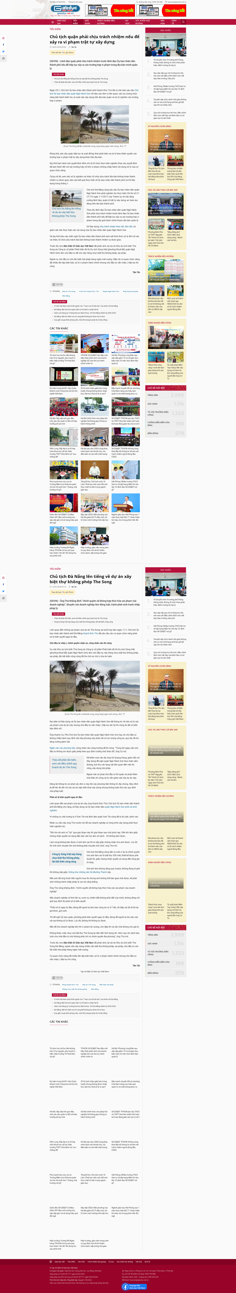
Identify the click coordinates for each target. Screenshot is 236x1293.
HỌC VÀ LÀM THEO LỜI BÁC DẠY (163, 190)
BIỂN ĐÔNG (153, 433)
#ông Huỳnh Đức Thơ (70, 985)
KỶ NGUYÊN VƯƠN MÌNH (159, 126)
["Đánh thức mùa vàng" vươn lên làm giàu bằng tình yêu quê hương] (156, 357)
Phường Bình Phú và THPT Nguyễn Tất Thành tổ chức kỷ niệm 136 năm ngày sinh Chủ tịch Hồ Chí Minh (156, 239)
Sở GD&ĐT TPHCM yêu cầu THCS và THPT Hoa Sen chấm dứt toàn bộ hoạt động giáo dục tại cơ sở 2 (126, 421)
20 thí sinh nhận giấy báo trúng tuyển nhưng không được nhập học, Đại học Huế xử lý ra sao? (94, 391)
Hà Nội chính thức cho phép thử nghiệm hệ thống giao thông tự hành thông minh (94, 421)
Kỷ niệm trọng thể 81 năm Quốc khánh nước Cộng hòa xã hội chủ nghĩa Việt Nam (63, 391)
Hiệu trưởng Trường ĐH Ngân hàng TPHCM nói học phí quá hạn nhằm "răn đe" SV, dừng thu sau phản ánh (63, 551)
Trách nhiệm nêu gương (106, 22)
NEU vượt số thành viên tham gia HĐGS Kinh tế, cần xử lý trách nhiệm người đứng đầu (175, 304)
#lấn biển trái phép (106, 985)
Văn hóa (162, 22)
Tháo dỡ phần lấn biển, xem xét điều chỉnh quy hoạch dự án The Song (80, 82)
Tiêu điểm (75, 22)
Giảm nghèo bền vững (159, 322)
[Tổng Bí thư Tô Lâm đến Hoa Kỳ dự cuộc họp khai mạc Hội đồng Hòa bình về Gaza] (156, 160)
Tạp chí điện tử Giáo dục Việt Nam (95, 971)
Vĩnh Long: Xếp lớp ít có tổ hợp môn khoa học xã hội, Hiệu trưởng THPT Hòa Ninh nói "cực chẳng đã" (63, 452)
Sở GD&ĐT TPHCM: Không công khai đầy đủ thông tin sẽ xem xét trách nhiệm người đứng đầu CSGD (125, 452)
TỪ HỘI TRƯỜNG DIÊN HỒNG (158, 413)
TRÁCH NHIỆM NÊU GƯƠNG (161, 256)
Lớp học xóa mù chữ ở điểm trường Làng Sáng (165, 344)
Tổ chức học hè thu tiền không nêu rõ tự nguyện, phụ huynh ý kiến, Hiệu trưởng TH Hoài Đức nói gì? (62, 359)
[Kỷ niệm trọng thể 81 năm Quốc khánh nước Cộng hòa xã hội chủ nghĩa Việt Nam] (64, 376)
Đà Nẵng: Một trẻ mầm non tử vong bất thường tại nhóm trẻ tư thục (79, 316)
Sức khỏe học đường (142, 22)
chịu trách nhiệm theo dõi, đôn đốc (116, 226)
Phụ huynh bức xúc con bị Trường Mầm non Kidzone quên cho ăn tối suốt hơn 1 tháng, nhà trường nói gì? (63, 485)
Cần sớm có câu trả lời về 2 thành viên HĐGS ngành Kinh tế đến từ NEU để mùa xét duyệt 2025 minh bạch (165, 277)
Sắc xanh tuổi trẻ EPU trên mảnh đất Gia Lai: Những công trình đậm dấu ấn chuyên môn (165, 210)
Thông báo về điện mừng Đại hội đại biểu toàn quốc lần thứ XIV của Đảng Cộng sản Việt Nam (175, 174)
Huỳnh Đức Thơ (90, 633)
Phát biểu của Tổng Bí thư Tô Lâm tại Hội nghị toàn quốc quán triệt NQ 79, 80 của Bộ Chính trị (165, 147)
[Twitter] (3, 51)
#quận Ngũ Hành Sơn (111, 291)
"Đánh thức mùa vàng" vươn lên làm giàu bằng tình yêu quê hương (156, 369)
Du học (127, 22)
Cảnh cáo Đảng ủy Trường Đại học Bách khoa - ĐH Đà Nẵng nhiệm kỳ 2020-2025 (85, 313)
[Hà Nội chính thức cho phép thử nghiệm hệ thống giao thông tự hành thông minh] (95, 406)
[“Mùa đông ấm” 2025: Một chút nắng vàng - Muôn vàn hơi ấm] (175, 224)
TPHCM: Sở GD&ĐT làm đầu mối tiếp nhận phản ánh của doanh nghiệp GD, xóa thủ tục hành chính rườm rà (94, 359)
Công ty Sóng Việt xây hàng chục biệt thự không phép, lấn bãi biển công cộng (83, 622)
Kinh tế (174, 22)
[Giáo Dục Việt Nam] (65, 11)
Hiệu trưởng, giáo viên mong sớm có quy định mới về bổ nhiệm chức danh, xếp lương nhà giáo (95, 550)
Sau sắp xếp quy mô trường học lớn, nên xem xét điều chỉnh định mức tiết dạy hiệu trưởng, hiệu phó (169, 76)
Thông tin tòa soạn (75, 2)
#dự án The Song (68, 291)
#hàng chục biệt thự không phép (74, 989)
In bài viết (59, 284)
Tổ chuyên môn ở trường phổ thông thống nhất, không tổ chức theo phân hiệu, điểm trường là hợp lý (169, 62)
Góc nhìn (87, 22)
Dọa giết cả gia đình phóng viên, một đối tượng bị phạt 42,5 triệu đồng (80, 320)
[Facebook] (3, 44)
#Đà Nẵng (66, 296)
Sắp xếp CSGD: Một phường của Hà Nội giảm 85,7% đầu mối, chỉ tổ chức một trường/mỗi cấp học (94, 517)
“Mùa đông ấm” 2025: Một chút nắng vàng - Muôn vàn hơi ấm (174, 236)
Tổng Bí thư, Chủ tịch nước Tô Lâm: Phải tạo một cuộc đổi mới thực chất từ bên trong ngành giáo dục (94, 485)
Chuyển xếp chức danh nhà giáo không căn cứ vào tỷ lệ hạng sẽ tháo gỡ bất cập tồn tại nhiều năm (170, 102)
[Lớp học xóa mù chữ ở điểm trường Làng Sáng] (166, 337)
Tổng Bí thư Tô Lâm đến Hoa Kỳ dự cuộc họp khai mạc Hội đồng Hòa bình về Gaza (156, 174)
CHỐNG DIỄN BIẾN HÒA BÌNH (158, 424)
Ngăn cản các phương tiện (62, 748)
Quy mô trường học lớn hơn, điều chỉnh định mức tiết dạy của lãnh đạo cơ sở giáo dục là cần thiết (170, 115)
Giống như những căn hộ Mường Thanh (87, 872)
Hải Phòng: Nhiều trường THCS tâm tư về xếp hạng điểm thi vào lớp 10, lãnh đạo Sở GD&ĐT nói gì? (125, 485)
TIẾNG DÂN (153, 395)
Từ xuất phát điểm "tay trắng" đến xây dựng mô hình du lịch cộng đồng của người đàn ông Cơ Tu (175, 372)
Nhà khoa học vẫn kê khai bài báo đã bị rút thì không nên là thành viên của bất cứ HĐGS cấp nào (156, 305)
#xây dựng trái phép (130, 291)
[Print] (3, 58)
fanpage (134, 1286)
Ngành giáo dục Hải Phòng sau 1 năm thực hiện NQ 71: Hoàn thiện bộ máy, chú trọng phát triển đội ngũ (126, 518)
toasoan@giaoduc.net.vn (177, 2)
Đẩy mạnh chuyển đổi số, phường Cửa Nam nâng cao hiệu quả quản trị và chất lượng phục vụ (126, 391)
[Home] (3, 37)
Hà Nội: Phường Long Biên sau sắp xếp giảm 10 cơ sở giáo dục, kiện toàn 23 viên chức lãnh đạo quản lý (125, 359)
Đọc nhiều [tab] (165, 30)
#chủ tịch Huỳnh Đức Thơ (89, 291)
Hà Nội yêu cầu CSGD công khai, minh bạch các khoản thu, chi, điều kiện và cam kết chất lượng (94, 451)
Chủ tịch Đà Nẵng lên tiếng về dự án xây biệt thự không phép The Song (81, 79)
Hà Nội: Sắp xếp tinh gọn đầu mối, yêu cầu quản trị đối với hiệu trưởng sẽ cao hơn (63, 421)
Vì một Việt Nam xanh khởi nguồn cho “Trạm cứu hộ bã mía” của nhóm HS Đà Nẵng (86, 306)
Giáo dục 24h (61, 22)
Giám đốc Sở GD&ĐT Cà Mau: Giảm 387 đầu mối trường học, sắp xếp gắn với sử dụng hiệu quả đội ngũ (64, 518)
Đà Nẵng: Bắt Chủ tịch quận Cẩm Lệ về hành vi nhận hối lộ (76, 309)
